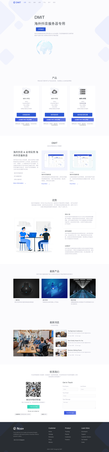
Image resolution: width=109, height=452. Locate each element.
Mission (51, 442)
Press (50, 439)
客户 (49, 2)
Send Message (70, 412)
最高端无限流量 (82, 114)
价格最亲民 (26, 114)
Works (50, 431)
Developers (84, 431)
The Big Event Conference (75, 331)
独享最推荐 (54, 114)
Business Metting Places (75, 350)
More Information (19, 183)
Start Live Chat (33, 406)
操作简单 (45, 300)
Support (83, 434)
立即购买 (41, 29)
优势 (39, 2)
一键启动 (17, 300)
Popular (67, 434)
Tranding (67, 431)
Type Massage (66, 399)
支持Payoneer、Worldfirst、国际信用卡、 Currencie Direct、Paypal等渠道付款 (26, 124)
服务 (35, 2)
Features (67, 439)
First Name (65, 386)
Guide (83, 442)
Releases (51, 437)
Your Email (65, 392)
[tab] (79, 219)
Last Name (83, 386)
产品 (44, 2)
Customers (68, 437)
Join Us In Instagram (19, 440)
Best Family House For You (75, 340)
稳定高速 (73, 300)
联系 (54, 2)
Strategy (51, 434)
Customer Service (86, 437)
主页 (25, 2)
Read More (46, 183)
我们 (30, 2)
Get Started (84, 439)
